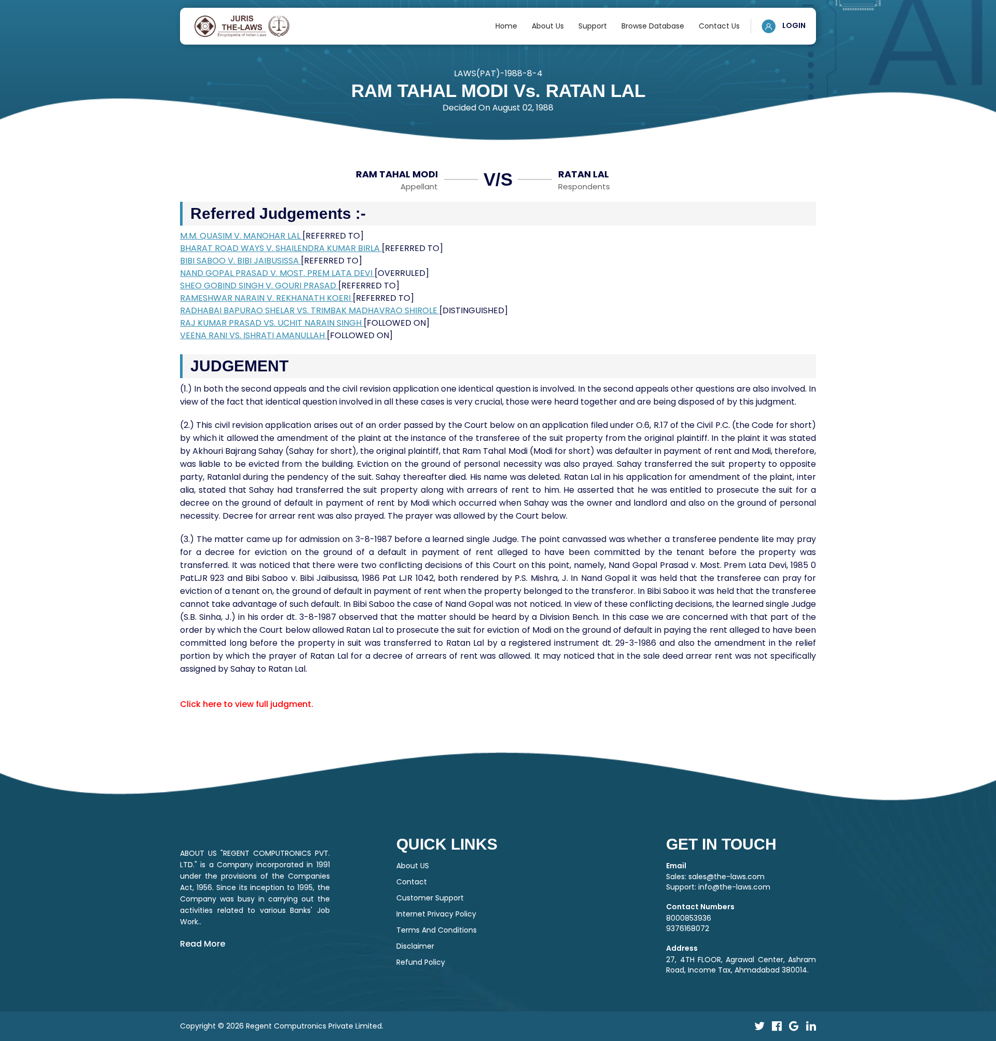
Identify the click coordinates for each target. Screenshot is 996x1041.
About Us (548, 26)
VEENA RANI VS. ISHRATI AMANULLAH (253, 335)
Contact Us (719, 26)
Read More (202, 944)
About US (412, 866)
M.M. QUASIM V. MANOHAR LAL (241, 236)
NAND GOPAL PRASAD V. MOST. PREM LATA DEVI (277, 273)
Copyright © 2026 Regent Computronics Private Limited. (281, 1026)
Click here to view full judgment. (246, 704)
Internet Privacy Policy (436, 914)
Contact (411, 882)
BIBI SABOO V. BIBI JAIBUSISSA (240, 261)
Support (592, 26)
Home (506, 26)
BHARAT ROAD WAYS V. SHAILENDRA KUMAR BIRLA (281, 248)
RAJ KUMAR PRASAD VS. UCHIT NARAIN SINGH (272, 323)
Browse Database (652, 26)
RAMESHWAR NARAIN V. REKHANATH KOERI (266, 298)
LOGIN (793, 25)
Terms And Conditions (436, 930)
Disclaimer (415, 946)
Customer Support (430, 898)
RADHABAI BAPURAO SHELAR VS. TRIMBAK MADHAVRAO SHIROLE (309, 310)
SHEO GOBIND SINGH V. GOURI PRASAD (259, 286)
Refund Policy (420, 962)
